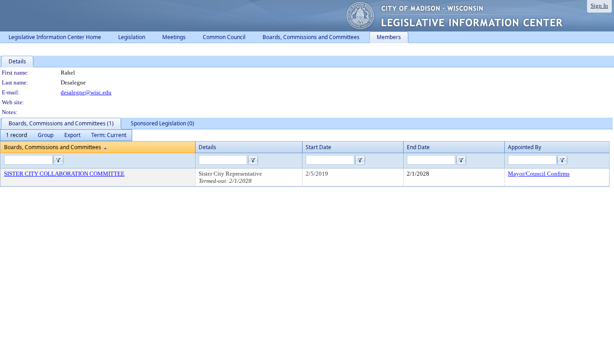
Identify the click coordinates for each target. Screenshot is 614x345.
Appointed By (524, 147)
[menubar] (66, 135)
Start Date (318, 147)
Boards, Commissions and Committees (52, 147)
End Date (418, 147)
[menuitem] (16, 135)
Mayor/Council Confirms (539, 173)
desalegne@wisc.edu (86, 92)
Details (207, 147)
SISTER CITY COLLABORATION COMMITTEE (64, 173)
